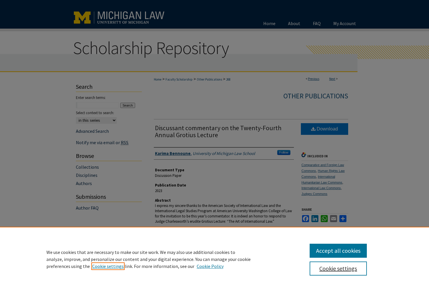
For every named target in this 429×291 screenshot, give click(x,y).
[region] (214, 259)
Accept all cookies (338, 250)
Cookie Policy (210, 266)
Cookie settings (108, 266)
